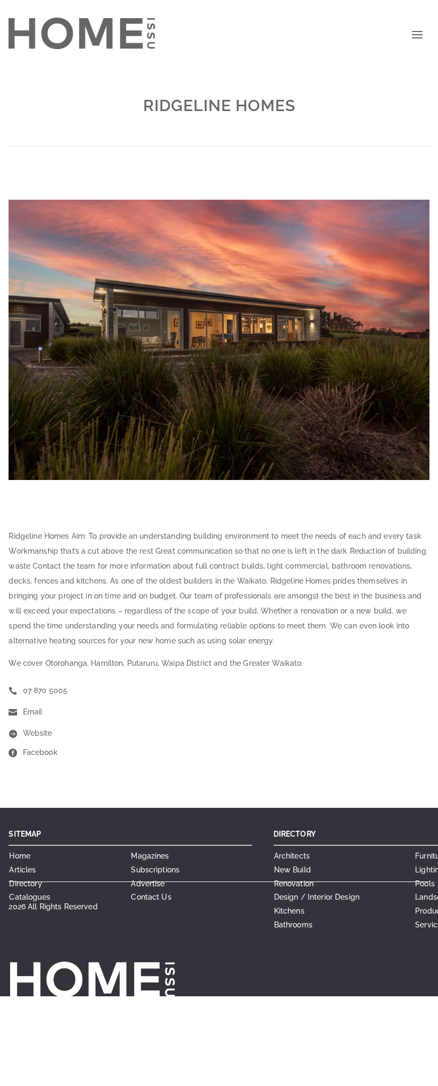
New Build (292, 869)
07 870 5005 (45, 690)
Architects (292, 856)
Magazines (150, 856)
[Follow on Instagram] (198, 1073)
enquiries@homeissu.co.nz (160, 1033)
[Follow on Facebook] (177, 1073)
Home (19, 856)
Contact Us (151, 897)
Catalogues (29, 897)
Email (33, 711)
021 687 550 (186, 1021)
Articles (22, 869)
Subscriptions (155, 869)
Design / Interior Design (316, 897)
